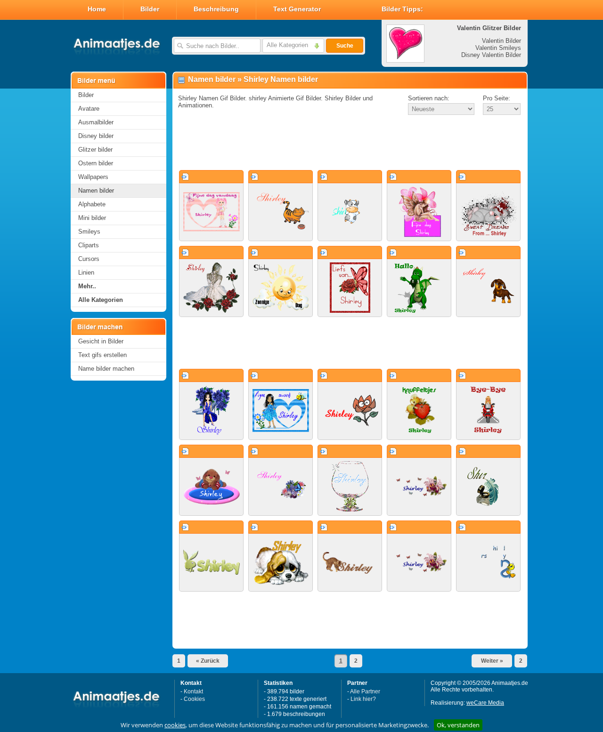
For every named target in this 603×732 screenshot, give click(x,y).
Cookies (194, 699)
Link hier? (363, 699)
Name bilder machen (106, 368)
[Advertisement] (350, 143)
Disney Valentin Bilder (491, 54)
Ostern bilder (95, 163)
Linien (86, 272)
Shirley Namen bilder (281, 79)
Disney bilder (96, 135)
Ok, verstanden (458, 725)
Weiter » (492, 661)
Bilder (149, 9)
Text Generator (297, 9)
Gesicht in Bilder (100, 341)
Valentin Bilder (501, 40)
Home (97, 9)
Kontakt (193, 691)
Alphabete (92, 204)
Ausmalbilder (96, 122)
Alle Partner (365, 691)
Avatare (88, 108)
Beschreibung (216, 9)
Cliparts (88, 245)
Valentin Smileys (498, 47)
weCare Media (485, 702)
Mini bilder (92, 217)
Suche (344, 45)
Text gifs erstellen (102, 354)
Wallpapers (93, 176)
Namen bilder (96, 190)
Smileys (89, 231)
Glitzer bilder (95, 149)
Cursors (88, 258)
